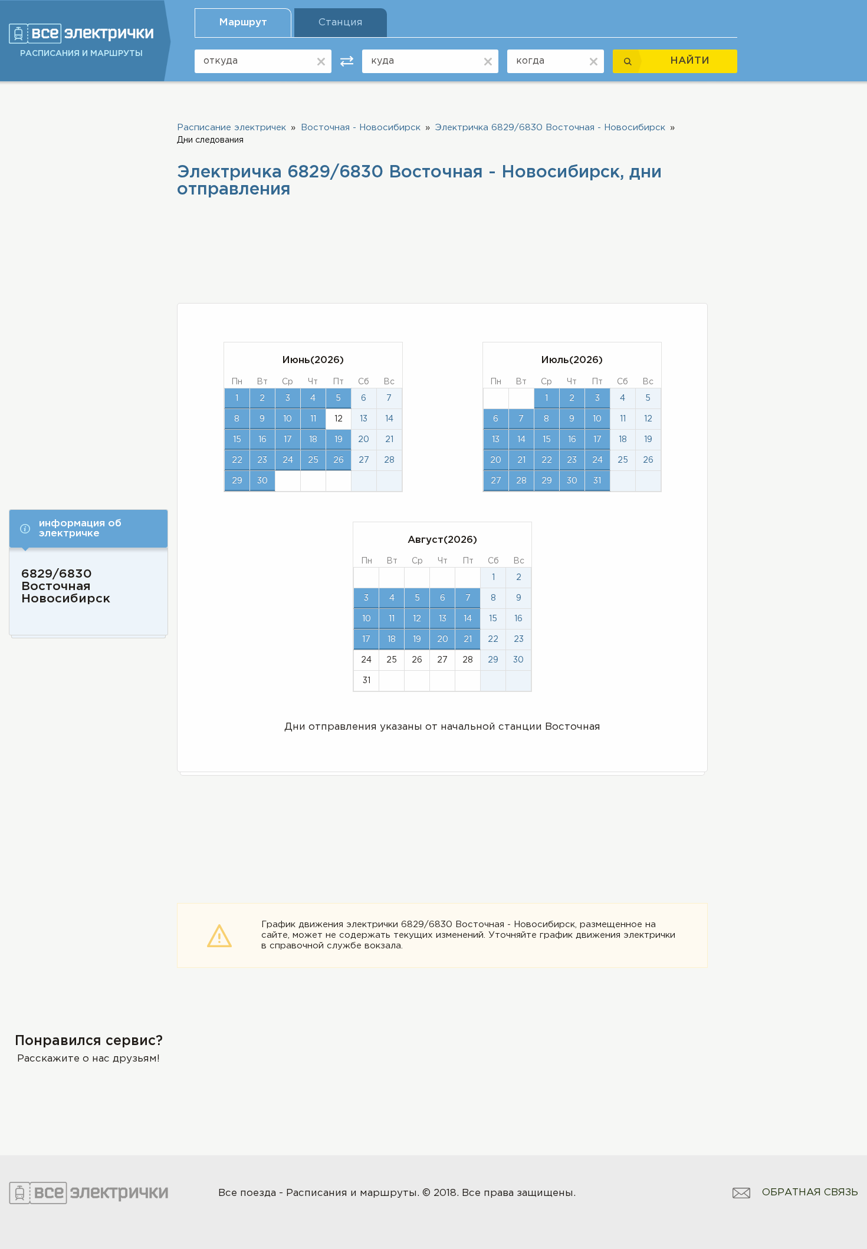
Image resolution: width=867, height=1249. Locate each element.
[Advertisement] (88, 293)
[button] (88, 529)
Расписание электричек (231, 127)
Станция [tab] (340, 22)
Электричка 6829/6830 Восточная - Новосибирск (550, 127)
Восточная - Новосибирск (361, 127)
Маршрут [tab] (243, 22)
